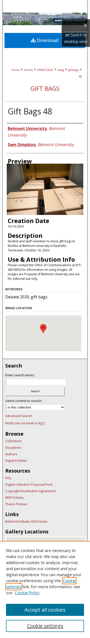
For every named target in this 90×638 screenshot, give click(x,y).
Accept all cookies (45, 609)
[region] (45, 589)
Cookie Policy (27, 593)
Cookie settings (45, 625)
